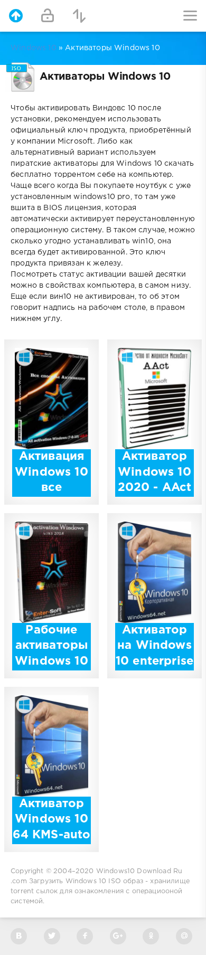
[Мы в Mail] (184, 936)
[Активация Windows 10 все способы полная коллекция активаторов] (51, 443)
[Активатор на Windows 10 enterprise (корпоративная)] (154, 617)
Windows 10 (34, 48)
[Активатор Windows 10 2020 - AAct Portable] (154, 443)
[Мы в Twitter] (52, 936)
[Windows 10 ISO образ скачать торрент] (16, 16)
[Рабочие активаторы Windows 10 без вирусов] (51, 617)
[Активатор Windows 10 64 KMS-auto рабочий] (51, 791)
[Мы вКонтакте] (19, 936)
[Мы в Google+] (118, 936)
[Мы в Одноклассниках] (151, 936)
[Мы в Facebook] (85, 936)
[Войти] (47, 16)
